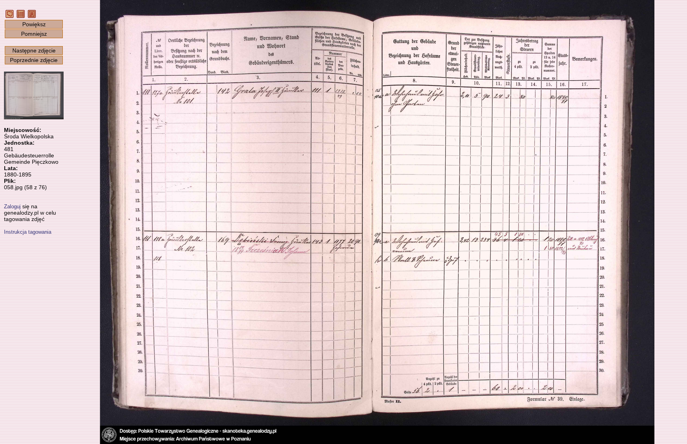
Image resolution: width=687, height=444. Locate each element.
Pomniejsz (34, 34)
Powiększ (34, 24)
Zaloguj (12, 206)
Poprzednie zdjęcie (34, 60)
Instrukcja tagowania (27, 232)
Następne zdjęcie (34, 50)
